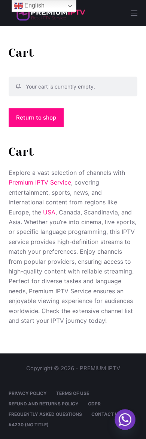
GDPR (94, 403)
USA (49, 212)
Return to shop (36, 117)
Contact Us (106, 414)
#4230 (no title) (29, 424)
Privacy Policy (28, 393)
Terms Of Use (72, 393)
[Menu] (134, 13)
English (34, 5)
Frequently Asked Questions (45, 414)
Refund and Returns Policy (44, 403)
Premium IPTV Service (40, 182)
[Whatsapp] (125, 419)
